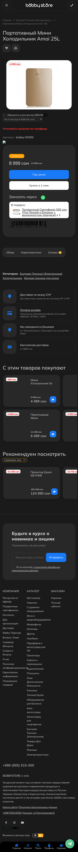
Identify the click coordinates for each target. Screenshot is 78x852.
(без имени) (33, 597)
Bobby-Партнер (12, 632)
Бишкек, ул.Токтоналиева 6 (39, 812)
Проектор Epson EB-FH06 (41, 473)
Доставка (8, 628)
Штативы (32, 628)
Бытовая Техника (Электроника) (33, 20)
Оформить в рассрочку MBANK (26, 114)
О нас (6, 659)
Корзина (56, 597)
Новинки (32, 602)
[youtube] (22, 822)
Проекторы (33, 655)
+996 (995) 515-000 (18, 765)
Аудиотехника (35, 668)
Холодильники (12, 278)
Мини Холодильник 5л (41, 381)
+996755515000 (12, 812)
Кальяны (32, 690)
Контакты (8, 614)
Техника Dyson (35, 694)
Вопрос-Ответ (11, 637)
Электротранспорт (38, 754)
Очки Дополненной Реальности (35, 682)
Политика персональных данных (38, 807)
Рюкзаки (32, 749)
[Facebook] (6, 822)
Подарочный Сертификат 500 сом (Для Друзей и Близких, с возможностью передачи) (44, 212)
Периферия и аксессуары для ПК (36, 647)
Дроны (31, 633)
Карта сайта (10, 807)
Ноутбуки (32, 638)
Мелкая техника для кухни (41, 278)
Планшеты (33, 673)
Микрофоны (34, 624)
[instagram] (14, 822)
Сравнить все (13, 460)
